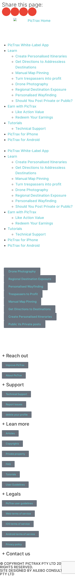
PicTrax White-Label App (28, 45)
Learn (12, 51)
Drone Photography (31, 84)
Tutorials (15, 123)
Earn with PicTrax (22, 106)
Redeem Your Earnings (34, 117)
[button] (6, 11)
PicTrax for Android (24, 140)
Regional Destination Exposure (40, 89)
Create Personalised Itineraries (41, 56)
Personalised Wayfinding (35, 95)
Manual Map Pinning (32, 73)
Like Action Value (29, 112)
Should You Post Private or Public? (43, 101)
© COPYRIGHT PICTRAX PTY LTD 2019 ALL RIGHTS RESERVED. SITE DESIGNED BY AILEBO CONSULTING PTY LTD (36, 568)
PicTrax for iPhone (23, 134)
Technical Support (30, 128)
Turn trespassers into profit (38, 78)
